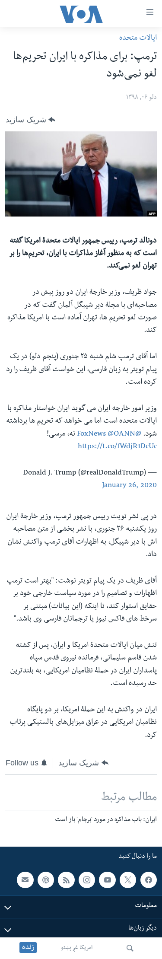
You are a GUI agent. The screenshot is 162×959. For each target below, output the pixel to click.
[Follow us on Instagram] (87, 880)
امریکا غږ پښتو (76, 948)
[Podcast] (46, 880)
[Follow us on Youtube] (107, 880)
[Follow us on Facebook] (148, 880)
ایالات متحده (138, 38)
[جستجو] (130, 948)
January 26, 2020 (129, 486)
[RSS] (66, 880)
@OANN (121, 434)
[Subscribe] (25, 880)
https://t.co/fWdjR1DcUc (117, 447)
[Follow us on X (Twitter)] (128, 880)
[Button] (30, 119)
